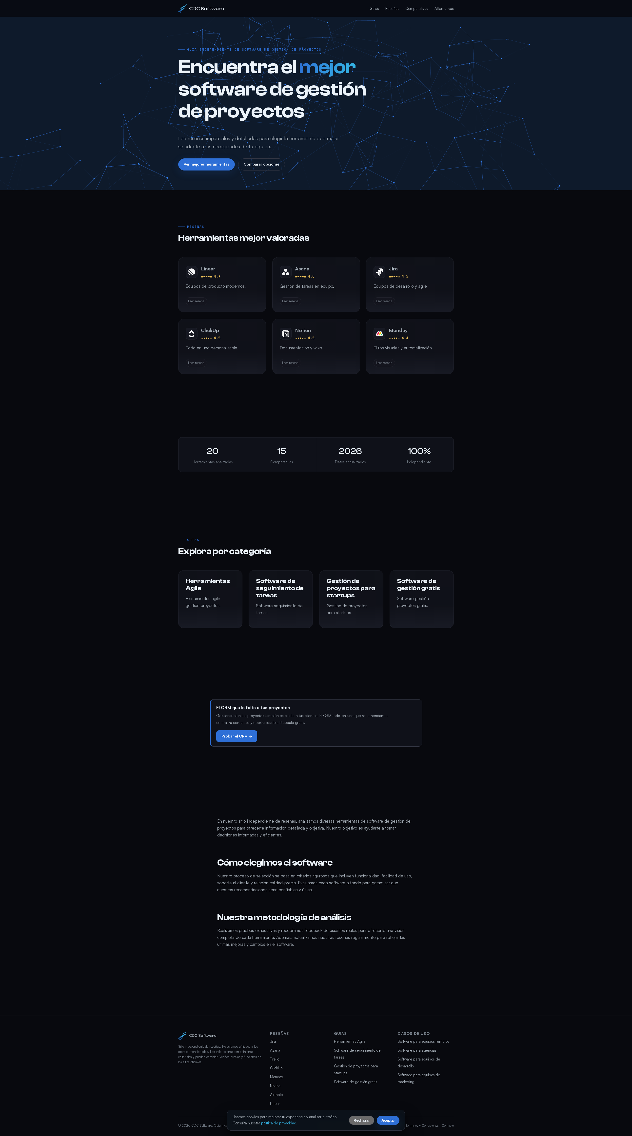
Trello (274, 1059)
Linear (275, 1103)
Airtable (276, 1094)
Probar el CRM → (236, 736)
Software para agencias (417, 1050)
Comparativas (416, 8)
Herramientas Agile (350, 1041)
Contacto (448, 1125)
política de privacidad (278, 1123)
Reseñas (392, 8)
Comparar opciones (261, 164)
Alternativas (444, 8)
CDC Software (206, 8)
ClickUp (276, 1068)
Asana (275, 1050)
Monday (276, 1077)
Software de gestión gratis (355, 1081)
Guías (374, 8)
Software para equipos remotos (423, 1041)
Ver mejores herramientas (206, 164)
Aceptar (388, 1120)
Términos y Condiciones (422, 1125)
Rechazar (362, 1120)
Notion (275, 1085)
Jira (273, 1041)
